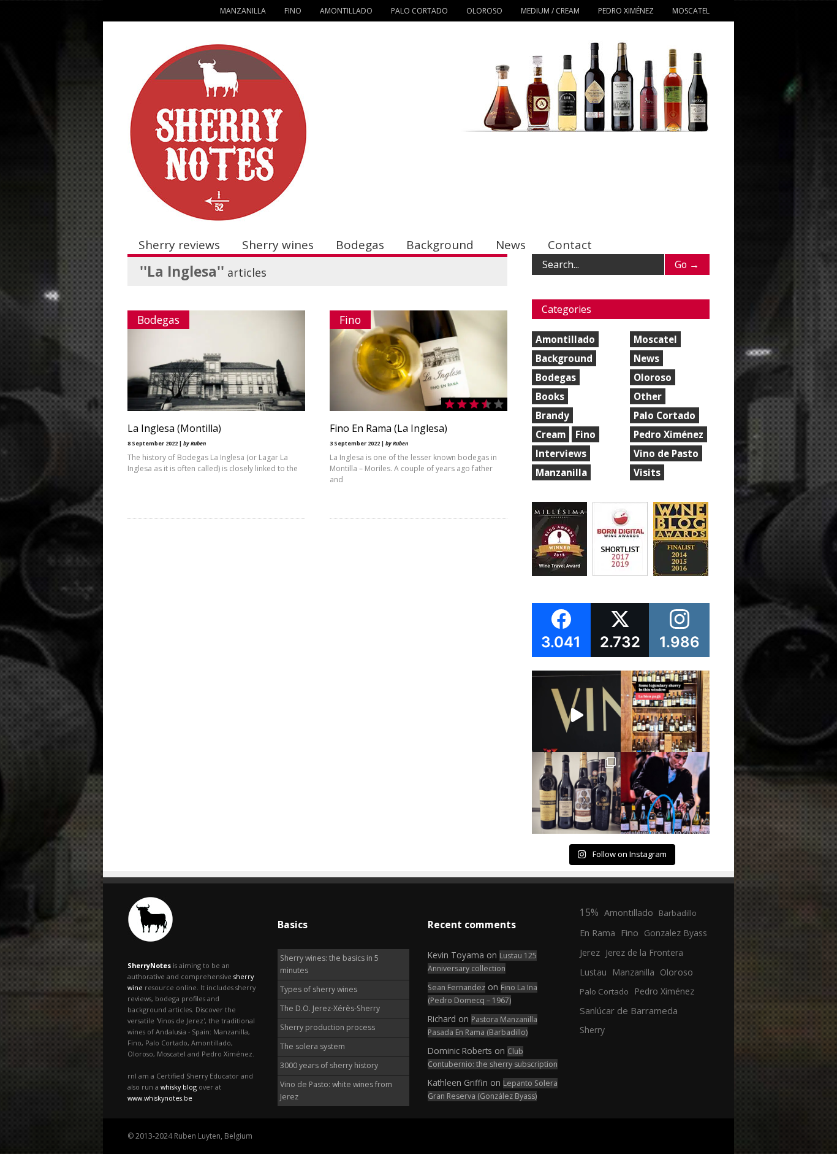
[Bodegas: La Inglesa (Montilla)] (216, 408)
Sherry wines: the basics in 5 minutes (329, 964)
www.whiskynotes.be (159, 1097)
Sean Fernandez (456, 987)
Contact (570, 245)
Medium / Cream (550, 11)
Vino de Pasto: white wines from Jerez (336, 1090)
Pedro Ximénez (626, 11)
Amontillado (346, 11)
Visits (647, 472)
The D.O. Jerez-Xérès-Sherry (330, 1008)
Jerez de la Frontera (644, 952)
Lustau (593, 972)
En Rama (597, 932)
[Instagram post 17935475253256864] (576, 715)
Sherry (592, 1030)
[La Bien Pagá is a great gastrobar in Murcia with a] (665, 715)
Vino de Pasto (666, 453)
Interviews (561, 453)
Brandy (552, 415)
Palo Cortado (419, 11)
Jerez (590, 952)
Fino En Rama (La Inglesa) (388, 428)
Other (648, 396)
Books (550, 396)
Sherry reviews (179, 245)
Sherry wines (278, 245)
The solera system (312, 1046)
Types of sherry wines (318, 989)
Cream (551, 434)
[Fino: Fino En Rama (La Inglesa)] (418, 408)
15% (589, 912)
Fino (292, 11)
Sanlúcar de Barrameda (629, 1010)
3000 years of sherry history (329, 1065)
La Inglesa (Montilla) (174, 428)
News (511, 245)
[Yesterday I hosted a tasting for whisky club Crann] (576, 796)
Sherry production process (327, 1027)
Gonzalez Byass (675, 933)
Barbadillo (678, 912)
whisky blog (179, 1086)
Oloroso (484, 11)
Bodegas (360, 245)
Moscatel (691, 11)
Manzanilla (243, 11)
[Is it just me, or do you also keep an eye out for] (665, 796)
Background (440, 245)
